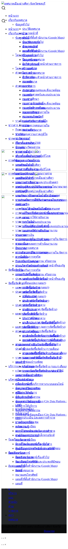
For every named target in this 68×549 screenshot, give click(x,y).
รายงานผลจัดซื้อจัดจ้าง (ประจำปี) (42, 370)
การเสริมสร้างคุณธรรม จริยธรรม (35, 274)
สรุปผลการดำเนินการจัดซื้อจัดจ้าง (35, 344)
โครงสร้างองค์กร (25, 68)
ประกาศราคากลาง (33, 318)
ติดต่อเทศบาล (16, 466)
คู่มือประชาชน (24, 392)
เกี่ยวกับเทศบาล (17, 20)
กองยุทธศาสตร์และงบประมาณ (41, 94)
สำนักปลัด (28, 90)
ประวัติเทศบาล (31, 28)
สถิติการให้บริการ (26, 405)
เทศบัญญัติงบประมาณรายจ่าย (33, 186)
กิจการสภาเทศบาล (26, 261)
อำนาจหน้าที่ (30, 33)
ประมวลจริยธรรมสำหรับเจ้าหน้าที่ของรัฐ (40, 278)
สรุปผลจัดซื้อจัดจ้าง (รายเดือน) (40, 348)
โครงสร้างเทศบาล (33, 72)
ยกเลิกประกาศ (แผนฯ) (35, 300)
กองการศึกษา (30, 112)
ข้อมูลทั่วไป (22, 24)
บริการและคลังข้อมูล (21, 366)
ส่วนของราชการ (25, 85)
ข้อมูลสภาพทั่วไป (32, 55)
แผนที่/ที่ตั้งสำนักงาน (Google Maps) (43, 37)
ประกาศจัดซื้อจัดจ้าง (27, 305)
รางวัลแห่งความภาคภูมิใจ (31, 134)
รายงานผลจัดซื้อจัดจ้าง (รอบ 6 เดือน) (44, 366)
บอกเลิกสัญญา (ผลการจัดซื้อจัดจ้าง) (44, 326)
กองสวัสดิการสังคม (34, 121)
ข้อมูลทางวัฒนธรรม (27, 147)
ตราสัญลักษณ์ (30, 64)
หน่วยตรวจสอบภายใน (35, 125)
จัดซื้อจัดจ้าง (15, 283)
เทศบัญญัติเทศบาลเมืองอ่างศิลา (34, 177)
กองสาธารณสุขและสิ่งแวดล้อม (41, 90)
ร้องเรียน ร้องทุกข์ (19, 452)
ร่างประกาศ (29, 309)
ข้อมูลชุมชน (29, 59)
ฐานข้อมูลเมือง (24, 422)
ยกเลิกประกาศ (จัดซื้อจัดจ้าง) (39, 309)
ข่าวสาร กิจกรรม (18, 125)
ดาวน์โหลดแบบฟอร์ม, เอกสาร (33, 444)
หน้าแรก (13, 15)
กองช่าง (27, 99)
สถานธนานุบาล (31, 129)
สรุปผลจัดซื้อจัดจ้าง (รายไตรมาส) (42, 353)
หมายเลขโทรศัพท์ (26, 474)
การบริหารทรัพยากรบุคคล (31, 265)
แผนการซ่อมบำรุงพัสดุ (29, 361)
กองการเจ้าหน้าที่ (32, 116)
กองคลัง (27, 94)
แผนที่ (18, 483)
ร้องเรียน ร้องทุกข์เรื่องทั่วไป (32, 457)
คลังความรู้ (22, 426)
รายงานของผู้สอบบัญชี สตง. (32, 239)
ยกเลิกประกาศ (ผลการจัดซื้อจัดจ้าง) (43, 335)
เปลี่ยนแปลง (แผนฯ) (34, 283)
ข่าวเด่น (20, 147)
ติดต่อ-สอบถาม (24, 470)
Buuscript (49, 531)
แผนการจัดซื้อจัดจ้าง (27, 287)
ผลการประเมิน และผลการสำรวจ (35, 417)
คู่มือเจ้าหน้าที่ (23, 397)
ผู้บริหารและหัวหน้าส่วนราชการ (41, 63)
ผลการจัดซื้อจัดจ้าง (26, 327)
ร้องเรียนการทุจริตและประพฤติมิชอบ (37, 461)
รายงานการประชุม (27, 435)
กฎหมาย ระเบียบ (25, 439)
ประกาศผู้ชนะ (30, 331)
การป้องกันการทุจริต (27, 256)
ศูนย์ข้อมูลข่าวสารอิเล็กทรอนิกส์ (35, 448)
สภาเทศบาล (29, 81)
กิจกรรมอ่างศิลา (25, 142)
